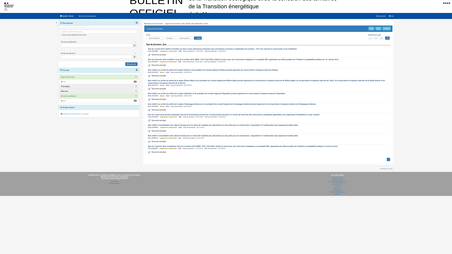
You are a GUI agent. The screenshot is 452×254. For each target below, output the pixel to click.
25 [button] (376, 38)
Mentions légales (114, 183)
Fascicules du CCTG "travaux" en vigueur (75, 114)
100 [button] (387, 38)
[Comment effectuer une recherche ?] (137, 23)
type (198, 38)
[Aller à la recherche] (448, 3)
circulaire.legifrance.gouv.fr (337, 182)
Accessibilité (115, 181)
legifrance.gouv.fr (337, 180)
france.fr (337, 186)
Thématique (65, 86)
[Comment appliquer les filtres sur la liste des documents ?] (137, 70)
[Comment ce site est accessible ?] (444, 3)
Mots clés (64, 91)
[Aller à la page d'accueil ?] (449, 3)
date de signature (185, 38)
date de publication (154, 38)
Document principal (158, 54)
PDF (371, 29)
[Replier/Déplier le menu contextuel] (56, 23)
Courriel (386, 29)
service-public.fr (338, 178)
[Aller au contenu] (446, 3)
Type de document (68, 77)
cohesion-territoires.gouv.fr (337, 192)
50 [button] (381, 38)
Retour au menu (387, 169)
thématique (170, 38)
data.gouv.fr (337, 188)
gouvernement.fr (337, 184)
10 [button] (370, 38)
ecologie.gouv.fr (338, 190)
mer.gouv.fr (337, 194)
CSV (378, 29)
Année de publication (69, 96)
